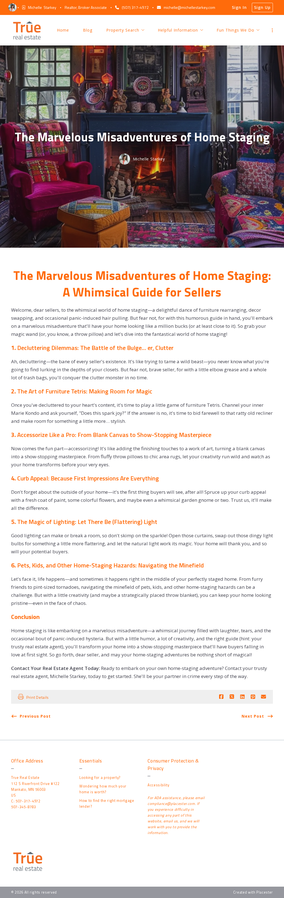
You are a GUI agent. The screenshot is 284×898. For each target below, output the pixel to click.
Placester (264, 892)
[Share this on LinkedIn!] (242, 696)
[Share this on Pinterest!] (252, 696)
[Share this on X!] (231, 696)
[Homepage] (27, 30)
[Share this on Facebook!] (221, 696)
